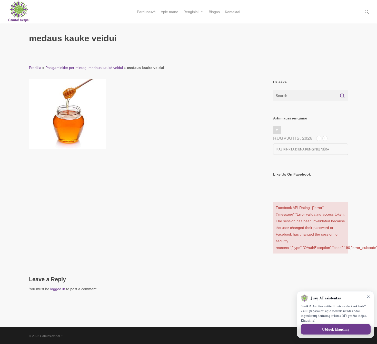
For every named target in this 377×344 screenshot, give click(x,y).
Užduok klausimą (335, 329)
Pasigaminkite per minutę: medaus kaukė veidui (84, 68)
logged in (57, 289)
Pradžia (35, 68)
